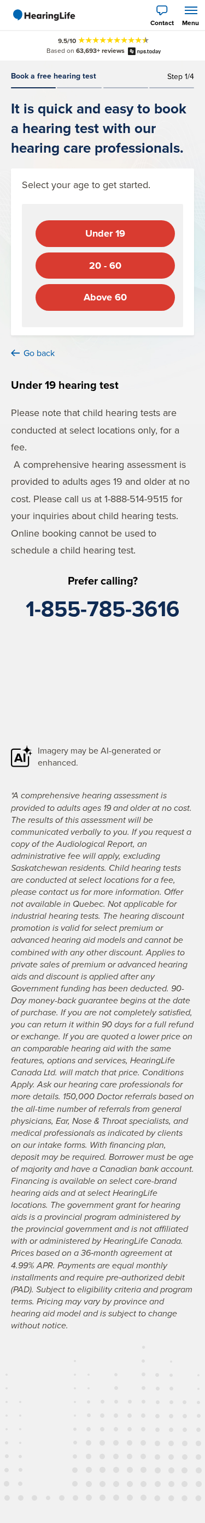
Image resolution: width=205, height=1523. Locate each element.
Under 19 (105, 233)
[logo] (44, 15)
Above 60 (105, 297)
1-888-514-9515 (136, 498)
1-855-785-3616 (102, 608)
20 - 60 (105, 265)
